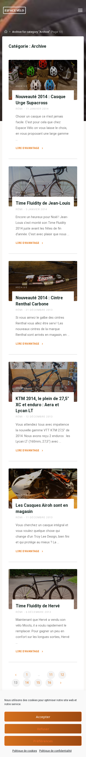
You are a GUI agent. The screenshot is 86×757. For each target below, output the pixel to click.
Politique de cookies (24, 750)
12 (62, 675)
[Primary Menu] (80, 10)
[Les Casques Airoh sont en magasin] (43, 489)
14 (27, 683)
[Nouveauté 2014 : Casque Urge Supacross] (43, 80)
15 (38, 683)
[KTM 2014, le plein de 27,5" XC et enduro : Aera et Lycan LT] (43, 382)
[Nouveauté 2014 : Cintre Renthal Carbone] (43, 281)
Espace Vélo (14, 10)
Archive (22, 86)
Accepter (43, 717)
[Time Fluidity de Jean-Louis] (43, 186)
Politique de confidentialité (55, 750)
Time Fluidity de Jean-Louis (43, 203)
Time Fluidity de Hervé (38, 606)
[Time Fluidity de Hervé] (43, 589)
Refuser (43, 729)
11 (51, 675)
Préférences (43, 741)
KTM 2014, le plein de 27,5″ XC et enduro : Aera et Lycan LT (42, 404)
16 (49, 683)
